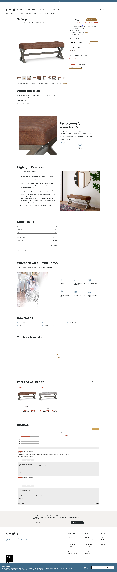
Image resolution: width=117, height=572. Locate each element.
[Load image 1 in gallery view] (19, 78)
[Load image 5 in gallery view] (44, 78)
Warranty (22, 325)
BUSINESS (109, 4)
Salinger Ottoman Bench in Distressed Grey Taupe (48, 412)
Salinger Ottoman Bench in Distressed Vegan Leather (27, 412)
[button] (99, 20)
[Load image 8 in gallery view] (59, 78)
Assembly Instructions (25, 322)
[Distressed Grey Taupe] (75, 50)
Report (32, 459)
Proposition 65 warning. (45, 205)
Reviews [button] (65, 83)
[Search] (100, 9)
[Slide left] (20, 50)
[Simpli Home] (15, 9)
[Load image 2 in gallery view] (29, 78)
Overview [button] (19, 83)
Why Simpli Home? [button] (49, 83)
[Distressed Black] (72, 50)
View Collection (91, 381)
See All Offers (24, 4)
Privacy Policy (42, 569)
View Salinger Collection (24, 103)
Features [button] (33, 83)
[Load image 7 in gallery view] (54, 78)
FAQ (105, 4)
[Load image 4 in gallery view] (39, 78)
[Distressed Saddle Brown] (70, 50)
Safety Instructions (49, 325)
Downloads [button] (59, 83)
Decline (108, 567)
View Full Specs (22, 250)
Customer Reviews (74, 67)
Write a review (82, 64)
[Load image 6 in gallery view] (49, 78)
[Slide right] (63, 50)
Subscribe (76, 522)
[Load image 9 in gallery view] (65, 78)
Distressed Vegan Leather (75, 58)
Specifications (73, 322)
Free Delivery (8, 4)
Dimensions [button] (40, 83)
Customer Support (99, 4)
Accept (97, 567)
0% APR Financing (16, 4)
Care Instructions (49, 322)
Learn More (63, 287)
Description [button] (26, 83)
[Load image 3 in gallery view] (34, 78)
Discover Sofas (32, 4)
